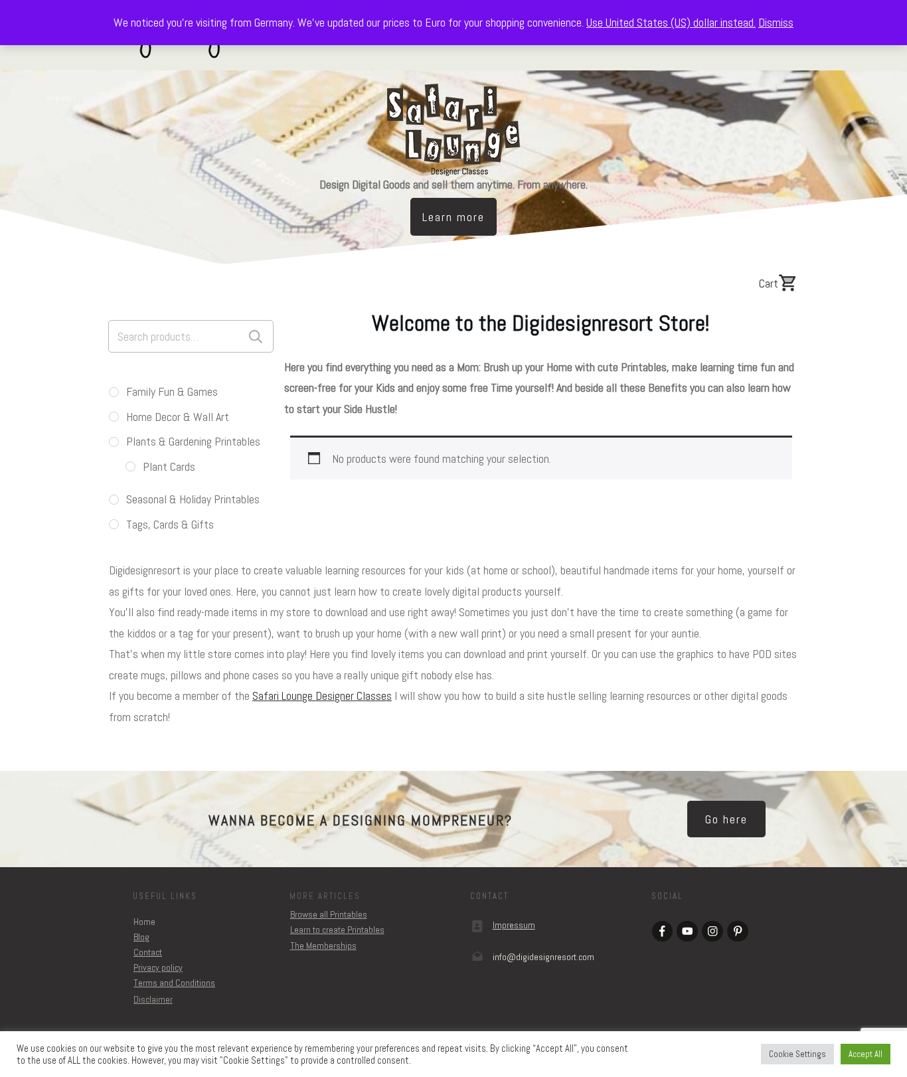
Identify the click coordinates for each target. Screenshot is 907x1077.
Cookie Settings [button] (797, 1054)
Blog (141, 937)
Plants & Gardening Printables (193, 441)
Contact (147, 952)
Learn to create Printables (337, 930)
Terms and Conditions (174, 983)
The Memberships (323, 946)
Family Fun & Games (172, 391)
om (543, 957)
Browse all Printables (328, 914)
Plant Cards (169, 466)
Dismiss (775, 22)
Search (255, 336)
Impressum (514, 925)
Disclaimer (153, 999)
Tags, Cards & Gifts (170, 524)
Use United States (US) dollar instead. (671, 22)
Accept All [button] (865, 1054)
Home (144, 922)
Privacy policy (158, 967)
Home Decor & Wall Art (177, 416)
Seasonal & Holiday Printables (193, 499)
